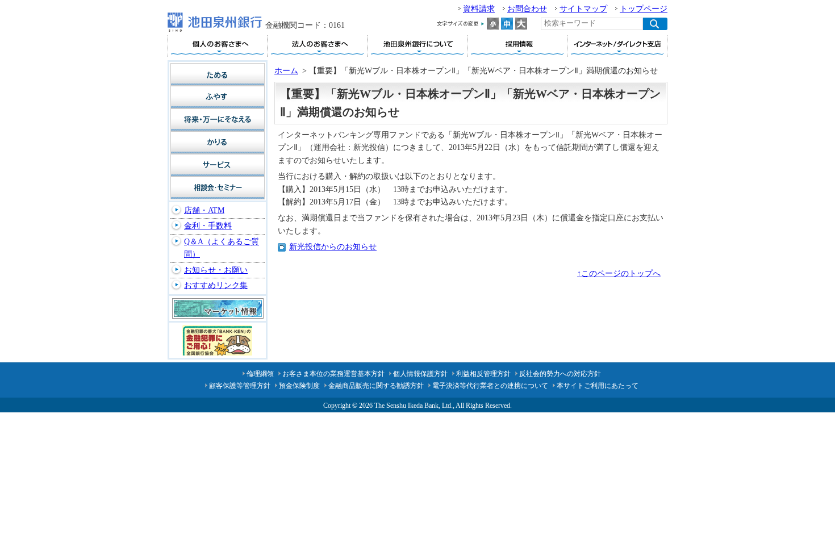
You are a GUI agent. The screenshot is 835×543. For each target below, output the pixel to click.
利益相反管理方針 (483, 374)
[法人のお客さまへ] (317, 46)
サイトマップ (583, 9)
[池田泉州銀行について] (417, 46)
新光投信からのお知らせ (333, 247)
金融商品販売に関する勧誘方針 (376, 386)
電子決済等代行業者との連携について (490, 386)
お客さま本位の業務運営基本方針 (333, 374)
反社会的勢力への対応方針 (560, 374)
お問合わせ (527, 9)
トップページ (643, 9)
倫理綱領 (260, 374)
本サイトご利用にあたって (597, 386)
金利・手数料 (208, 226)
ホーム (286, 70)
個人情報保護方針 (420, 374)
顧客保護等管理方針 (239, 386)
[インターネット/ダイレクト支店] (617, 46)
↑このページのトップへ (619, 273)
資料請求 (479, 9)
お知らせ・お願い (216, 270)
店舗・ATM (204, 210)
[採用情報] (517, 46)
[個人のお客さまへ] (217, 46)
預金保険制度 (299, 386)
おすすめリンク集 (216, 285)
